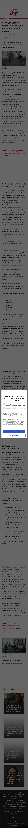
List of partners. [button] (17, 419)
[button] (14, 411)
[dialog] (14, 414)
